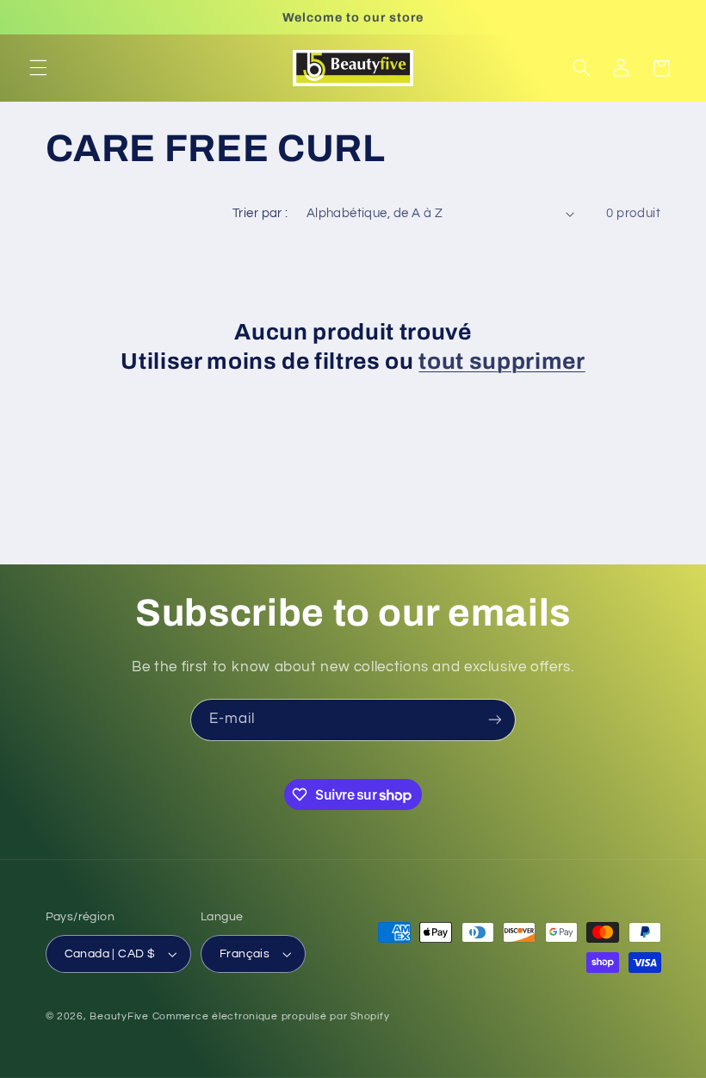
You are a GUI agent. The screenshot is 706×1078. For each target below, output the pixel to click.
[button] (38, 68)
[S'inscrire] (495, 720)
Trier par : (260, 213)
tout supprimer (501, 361)
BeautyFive (119, 1016)
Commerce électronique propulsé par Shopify (271, 1016)
